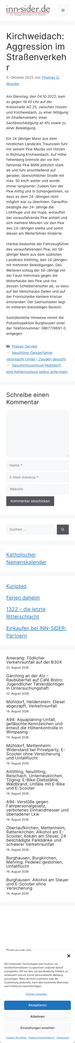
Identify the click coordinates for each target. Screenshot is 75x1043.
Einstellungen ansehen (37, 1028)
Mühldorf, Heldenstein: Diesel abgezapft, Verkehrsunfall (35, 703)
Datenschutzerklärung (42, 1037)
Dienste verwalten (36, 993)
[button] (69, 956)
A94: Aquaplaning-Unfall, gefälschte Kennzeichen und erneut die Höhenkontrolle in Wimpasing (34, 725)
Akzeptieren (37, 1005)
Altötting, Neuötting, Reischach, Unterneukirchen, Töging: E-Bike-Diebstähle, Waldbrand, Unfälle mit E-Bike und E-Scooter (35, 780)
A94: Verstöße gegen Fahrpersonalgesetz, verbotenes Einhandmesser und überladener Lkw (37, 808)
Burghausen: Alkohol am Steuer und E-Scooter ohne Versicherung (37, 884)
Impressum (63, 1037)
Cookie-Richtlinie (16, 1037)
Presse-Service (24, 346)
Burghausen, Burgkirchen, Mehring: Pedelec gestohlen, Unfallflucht (34, 862)
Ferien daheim (23, 598)
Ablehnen (37, 1016)
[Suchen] (63, 530)
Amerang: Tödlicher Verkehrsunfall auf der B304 (34, 660)
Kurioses (16, 586)
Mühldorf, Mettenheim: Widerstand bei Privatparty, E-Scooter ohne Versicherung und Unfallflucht (35, 751)
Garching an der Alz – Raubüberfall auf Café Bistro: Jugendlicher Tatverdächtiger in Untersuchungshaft (35, 682)
